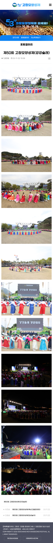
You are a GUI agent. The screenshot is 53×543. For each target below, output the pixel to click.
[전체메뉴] (50, 5)
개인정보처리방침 (12, 538)
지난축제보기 (35, 38)
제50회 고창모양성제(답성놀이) (23, 515)
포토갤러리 (25, 38)
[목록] (49, 59)
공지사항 (16, 38)
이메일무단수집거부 (32, 538)
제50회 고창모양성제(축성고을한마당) (26, 510)
